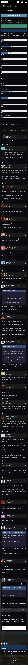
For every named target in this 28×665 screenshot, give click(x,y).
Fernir (7, 148)
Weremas (8, 579)
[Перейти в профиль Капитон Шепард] (3, 286)
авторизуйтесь (9, 621)
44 (2, 106)
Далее (23, 130)
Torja (6, 218)
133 (3, 99)
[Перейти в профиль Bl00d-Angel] (3, 435)
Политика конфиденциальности (16, 659)
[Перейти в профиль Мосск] (3, 205)
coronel (7, 515)
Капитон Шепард (10, 285)
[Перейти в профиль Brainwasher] (3, 560)
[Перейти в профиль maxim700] (3, 166)
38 (2, 60)
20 (2, 112)
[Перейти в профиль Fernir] (3, 148)
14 (2, 73)
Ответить (14, 26)
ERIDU (7, 402)
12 (2, 119)
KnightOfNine (9, 247)
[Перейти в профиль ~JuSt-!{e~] (3, 481)
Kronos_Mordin (9, 416)
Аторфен (8, 386)
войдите (10, 123)
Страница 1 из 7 (14, 130)
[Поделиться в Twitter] (4, 643)
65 (2, 41)
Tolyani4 (7, 316)
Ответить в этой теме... (10, 628)
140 (3, 54)
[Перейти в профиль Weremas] (3, 580)
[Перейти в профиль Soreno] (3, 464)
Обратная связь (13, 660)
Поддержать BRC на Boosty (14, 15)
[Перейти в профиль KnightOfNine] (3, 248)
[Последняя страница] (26, 130)
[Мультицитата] (2, 145)
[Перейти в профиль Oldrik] (3, 274)
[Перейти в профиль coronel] (3, 516)
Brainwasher (8, 560)
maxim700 (8, 166)
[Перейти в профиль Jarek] (3, 136)
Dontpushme (8, 262)
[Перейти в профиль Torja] (3, 218)
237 (3, 48)
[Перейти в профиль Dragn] (3, 187)
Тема (4, 659)
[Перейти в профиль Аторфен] (3, 386)
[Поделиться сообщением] (25, 137)
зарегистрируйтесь (18, 123)
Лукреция (8, 373)
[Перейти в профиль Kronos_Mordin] (3, 417)
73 (2, 87)
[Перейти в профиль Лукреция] (3, 373)
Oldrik (7, 274)
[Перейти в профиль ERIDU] (3, 402)
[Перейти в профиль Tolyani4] (3, 317)
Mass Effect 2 (19, 22)
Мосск (7, 205)
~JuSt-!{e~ (8, 480)
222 (3, 93)
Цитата (6, 144)
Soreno (7, 464)
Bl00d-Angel (8, 435)
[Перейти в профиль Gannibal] (3, 234)
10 (2, 67)
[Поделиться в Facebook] (7, 643)
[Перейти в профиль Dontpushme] (3, 262)
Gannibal (7, 234)
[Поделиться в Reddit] (2, 643)
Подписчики (13, 633)
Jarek (5, 22)
